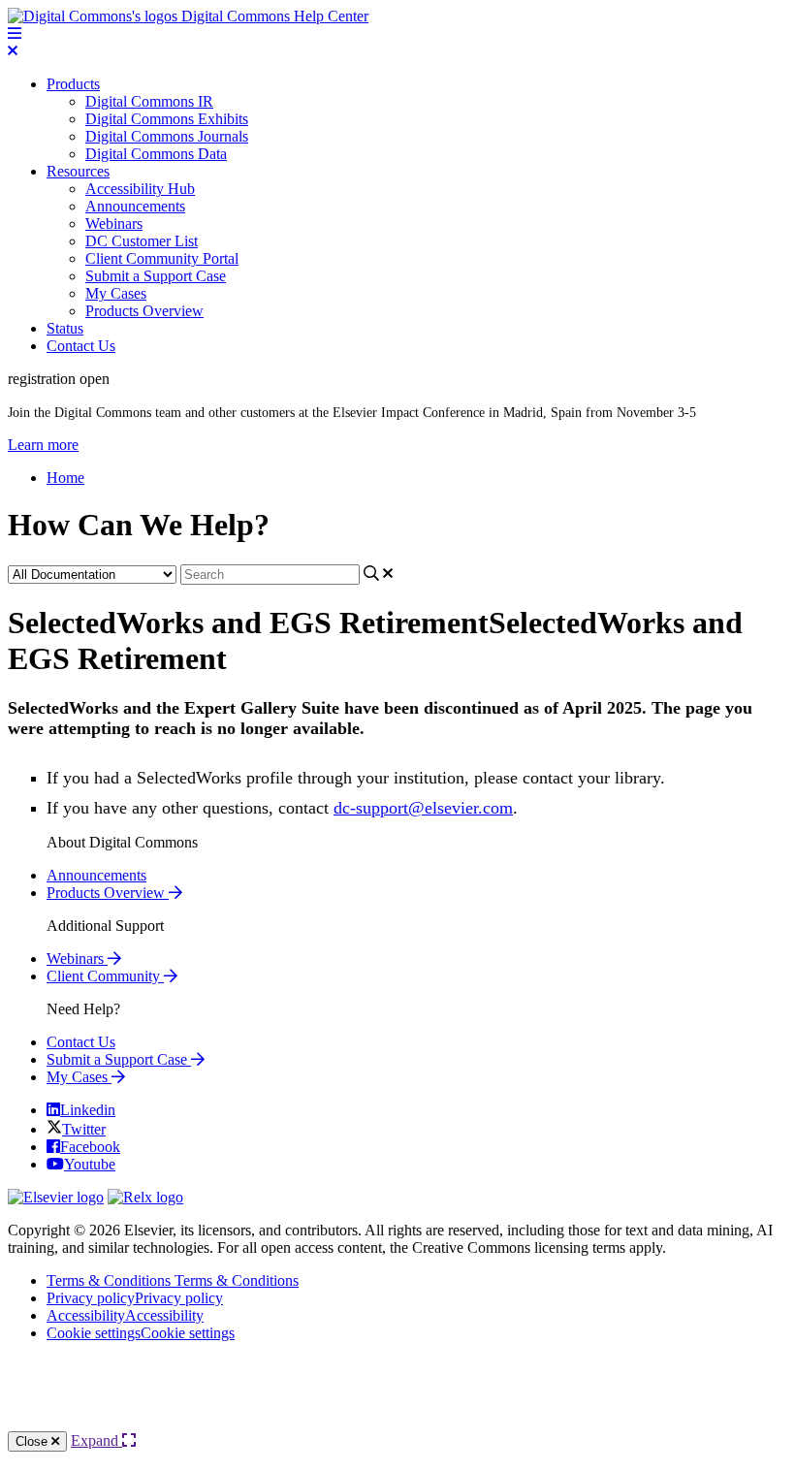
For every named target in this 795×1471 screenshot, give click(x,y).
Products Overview (144, 311)
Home (65, 477)
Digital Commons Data (156, 153)
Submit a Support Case (155, 276)
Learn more (43, 444)
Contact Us (81, 345)
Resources (78, 171)
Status (65, 328)
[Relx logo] (145, 1197)
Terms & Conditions (173, 1280)
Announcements (135, 206)
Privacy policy (135, 1298)
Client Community (105, 976)
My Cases (115, 293)
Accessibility (125, 1315)
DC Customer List (141, 241)
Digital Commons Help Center (272, 16)
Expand (96, 1440)
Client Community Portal (161, 258)
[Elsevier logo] (56, 1197)
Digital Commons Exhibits (166, 119)
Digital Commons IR (149, 101)
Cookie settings (141, 1333)
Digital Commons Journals (166, 136)
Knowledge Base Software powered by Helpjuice (397, 1394)
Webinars (114, 223)
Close (33, 1441)
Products (73, 84)
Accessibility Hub (140, 188)
